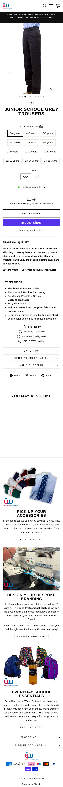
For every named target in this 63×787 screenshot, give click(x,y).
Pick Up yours (31, 539)
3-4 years (15, 133)
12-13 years (12, 161)
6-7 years (15, 142)
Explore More (31, 727)
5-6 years (48, 133)
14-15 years (50, 161)
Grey (37, 176)
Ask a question (31, 365)
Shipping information (31, 358)
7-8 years (31, 142)
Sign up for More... (30, 745)
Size (29, 126)
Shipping (27, 204)
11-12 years (49, 151)
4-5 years (31, 133)
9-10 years (12, 151)
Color (32, 171)
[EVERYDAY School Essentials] (31, 666)
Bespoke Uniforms (31, 636)
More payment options (31, 230)
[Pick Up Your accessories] (31, 485)
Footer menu (31, 737)
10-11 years (31, 151)
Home (31, 103)
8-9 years (48, 142)
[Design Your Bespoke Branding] (31, 568)
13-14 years (31, 161)
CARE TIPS (31, 351)
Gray (25, 176)
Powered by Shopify (31, 784)
